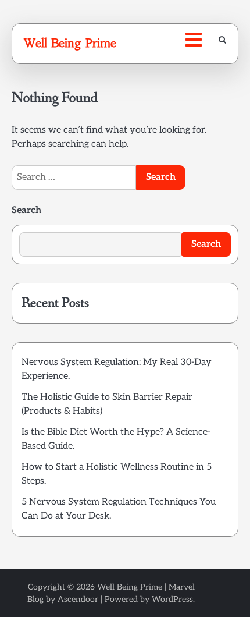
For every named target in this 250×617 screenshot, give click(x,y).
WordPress (172, 599)
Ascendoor (78, 599)
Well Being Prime (70, 43)
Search (26, 210)
